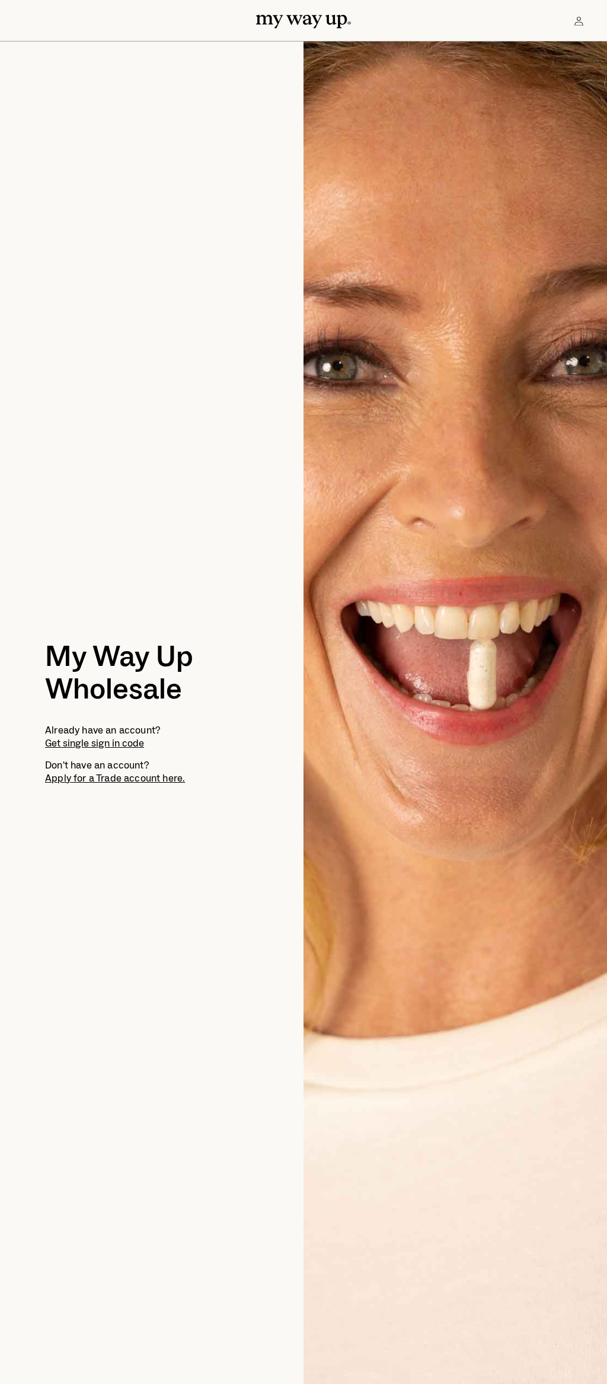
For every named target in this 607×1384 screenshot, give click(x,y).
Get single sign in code (94, 743)
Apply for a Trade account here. (115, 778)
